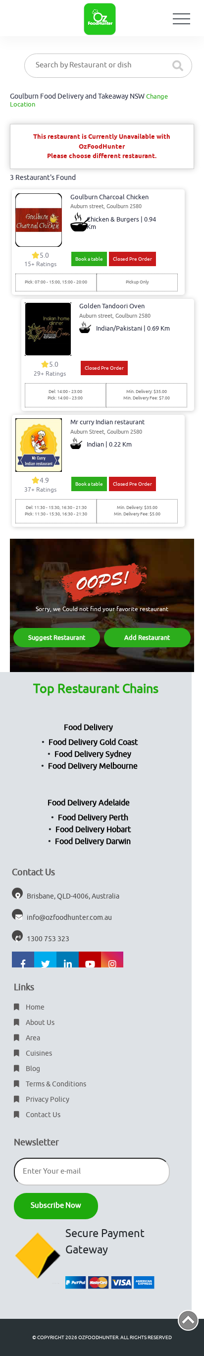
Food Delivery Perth (93, 818)
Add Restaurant (147, 637)
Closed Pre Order (132, 259)
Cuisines (38, 1053)
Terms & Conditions (55, 1084)
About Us (39, 1022)
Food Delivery (88, 728)
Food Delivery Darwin (93, 842)
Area (32, 1038)
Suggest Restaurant (56, 637)
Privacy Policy (46, 1099)
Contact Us (42, 1115)
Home (34, 1007)
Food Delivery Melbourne (93, 766)
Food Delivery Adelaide (89, 803)
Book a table (89, 259)
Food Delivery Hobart (93, 830)
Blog (32, 1069)
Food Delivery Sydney (92, 754)
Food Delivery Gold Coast (93, 742)
